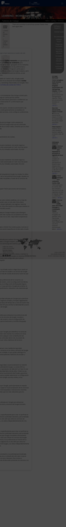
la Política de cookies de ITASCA (10, 85)
